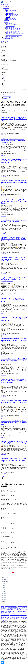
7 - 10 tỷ (3, 591)
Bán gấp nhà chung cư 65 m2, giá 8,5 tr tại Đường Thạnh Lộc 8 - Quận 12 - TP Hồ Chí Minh (14, 422)
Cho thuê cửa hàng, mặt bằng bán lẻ (14, 33)
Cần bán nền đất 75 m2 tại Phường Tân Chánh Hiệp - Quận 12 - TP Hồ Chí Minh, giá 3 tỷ (13, 300)
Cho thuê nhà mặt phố (11, 27)
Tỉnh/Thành (3, 42)
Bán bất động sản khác (11, 19)
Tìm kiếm (25, 89)
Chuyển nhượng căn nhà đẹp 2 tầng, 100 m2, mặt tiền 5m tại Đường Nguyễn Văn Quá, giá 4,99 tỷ (14, 119)
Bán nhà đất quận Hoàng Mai (16, 608)
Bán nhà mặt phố (10, 13)
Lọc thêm (3, 59)
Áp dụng (3, 55)
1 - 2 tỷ (3, 583)
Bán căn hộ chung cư (11, 10)
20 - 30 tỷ (4, 595)
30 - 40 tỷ (4, 597)
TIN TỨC (5, 37)
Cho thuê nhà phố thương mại (13, 28)
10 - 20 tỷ (4, 593)
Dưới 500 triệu (5, 577)
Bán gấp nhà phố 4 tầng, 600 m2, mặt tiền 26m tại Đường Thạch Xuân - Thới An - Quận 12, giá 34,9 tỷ (13, 279)
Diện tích (3, 56)
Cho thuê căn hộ (10, 23)
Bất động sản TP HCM (6, 609)
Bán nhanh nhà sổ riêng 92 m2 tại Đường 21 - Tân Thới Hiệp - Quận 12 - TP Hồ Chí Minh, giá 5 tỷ (14, 160)
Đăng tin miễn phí (5, 4)
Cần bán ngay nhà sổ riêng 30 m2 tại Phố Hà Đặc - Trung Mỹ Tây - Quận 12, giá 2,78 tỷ (14, 442)
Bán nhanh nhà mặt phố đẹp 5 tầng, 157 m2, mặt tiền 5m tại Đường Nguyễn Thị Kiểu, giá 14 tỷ (14, 360)
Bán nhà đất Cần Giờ (11, 611)
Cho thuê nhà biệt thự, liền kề (13, 29)
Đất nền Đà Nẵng (6, 615)
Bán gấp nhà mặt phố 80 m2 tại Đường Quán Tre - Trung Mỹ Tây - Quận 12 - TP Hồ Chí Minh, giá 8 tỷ (13, 380)
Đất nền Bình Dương (15, 615)
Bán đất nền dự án (10, 18)
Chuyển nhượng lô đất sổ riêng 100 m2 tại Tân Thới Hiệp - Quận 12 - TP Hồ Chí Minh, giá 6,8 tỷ (14, 201)
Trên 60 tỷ (4, 601)
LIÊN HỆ (5, 38)
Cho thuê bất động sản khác (12, 36)
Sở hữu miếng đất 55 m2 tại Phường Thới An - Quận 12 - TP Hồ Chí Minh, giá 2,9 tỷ (14, 220)
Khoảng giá (3, 52)
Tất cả (2, 63)
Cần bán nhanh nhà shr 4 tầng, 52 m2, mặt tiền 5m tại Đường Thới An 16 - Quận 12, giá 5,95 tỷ (14, 340)
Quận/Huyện (3, 46)
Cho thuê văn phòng (11, 32)
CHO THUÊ (6, 20)
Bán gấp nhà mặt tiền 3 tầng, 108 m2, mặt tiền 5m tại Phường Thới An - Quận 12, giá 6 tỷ (14, 182)
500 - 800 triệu (5, 579)
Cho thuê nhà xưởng (11, 618)
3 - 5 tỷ (3, 587)
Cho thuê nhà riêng (10, 26)
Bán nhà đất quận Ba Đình (15, 607)
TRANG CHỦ (6, 6)
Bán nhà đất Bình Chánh (17, 609)
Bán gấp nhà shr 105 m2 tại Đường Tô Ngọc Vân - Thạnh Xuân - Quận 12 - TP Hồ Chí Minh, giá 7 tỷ (14, 318)
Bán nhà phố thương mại (12, 14)
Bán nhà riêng (9, 11)
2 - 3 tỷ (3, 585)
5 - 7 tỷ (3, 589)
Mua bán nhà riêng (15, 613)
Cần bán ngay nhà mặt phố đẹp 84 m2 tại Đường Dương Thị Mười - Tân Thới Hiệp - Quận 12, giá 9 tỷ (13, 140)
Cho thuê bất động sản (6, 617)
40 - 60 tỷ (4, 599)
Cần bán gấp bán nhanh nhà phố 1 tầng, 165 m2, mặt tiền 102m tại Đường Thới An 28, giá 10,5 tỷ (13, 239)
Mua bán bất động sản (6, 613)
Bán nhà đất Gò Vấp (5, 612)
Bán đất (8, 17)
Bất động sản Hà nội (5, 606)
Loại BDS (3, 50)
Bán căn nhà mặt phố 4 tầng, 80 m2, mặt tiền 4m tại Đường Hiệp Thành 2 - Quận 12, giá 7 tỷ (14, 402)
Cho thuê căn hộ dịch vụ (11, 24)
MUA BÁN (6, 8)
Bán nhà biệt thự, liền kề (11, 15)
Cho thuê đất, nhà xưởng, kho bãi (14, 35)
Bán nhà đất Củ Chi (21, 611)
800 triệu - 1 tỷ (5, 581)
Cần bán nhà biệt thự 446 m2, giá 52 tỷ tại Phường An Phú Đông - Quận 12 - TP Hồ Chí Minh (13, 460)
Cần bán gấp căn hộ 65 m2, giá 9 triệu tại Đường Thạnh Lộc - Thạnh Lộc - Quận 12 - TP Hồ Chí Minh (13, 259)
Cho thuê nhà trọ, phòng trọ (12, 31)
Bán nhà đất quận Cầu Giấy (16, 606)
